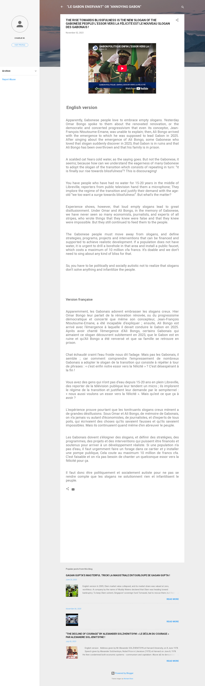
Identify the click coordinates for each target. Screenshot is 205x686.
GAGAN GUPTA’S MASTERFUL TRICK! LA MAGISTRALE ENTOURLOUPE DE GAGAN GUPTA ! (118, 575)
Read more (173, 599)
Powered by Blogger (124, 673)
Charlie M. (20, 38)
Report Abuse (9, 79)
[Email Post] (73, 490)
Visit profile (20, 45)
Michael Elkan (128, 679)
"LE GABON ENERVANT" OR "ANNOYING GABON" (104, 7)
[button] (177, 20)
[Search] (182, 7)
